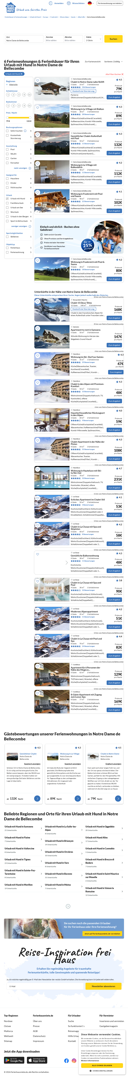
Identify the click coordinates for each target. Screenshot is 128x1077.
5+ (29, 94)
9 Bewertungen (88, 420)
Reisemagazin (75, 1031)
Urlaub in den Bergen (20, 216)
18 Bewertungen (88, 269)
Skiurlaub (20, 212)
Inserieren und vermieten (112, 1021)
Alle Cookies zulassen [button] (102, 1065)
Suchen (113, 38)
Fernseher (20, 163)
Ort (8, 37)
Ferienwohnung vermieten (110, 3)
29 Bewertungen (88, 362)
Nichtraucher (20, 187)
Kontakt (72, 1041)
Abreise (68, 37)
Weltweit (8, 1036)
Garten (20, 158)
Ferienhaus (20, 247)
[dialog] (102, 1052)
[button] (102, 1071)
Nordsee (8, 1021)
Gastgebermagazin (109, 1026)
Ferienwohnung (20, 252)
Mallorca (8, 1031)
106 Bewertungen (89, 87)
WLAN (20, 154)
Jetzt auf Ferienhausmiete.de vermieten (102, 933)
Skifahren (20, 236)
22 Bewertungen (88, 201)
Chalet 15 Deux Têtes (81, 303)
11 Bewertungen (88, 143)
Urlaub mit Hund (20, 198)
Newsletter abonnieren (103, 986)
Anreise (49, 37)
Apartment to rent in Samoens (85, 330)
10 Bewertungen (88, 478)
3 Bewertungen (88, 505)
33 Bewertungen (88, 391)
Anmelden (59, 3)
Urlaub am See (20, 207)
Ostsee (7, 1026)
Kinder (20, 183)
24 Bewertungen (88, 646)
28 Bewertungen (88, 114)
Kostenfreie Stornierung (20, 136)
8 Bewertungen (88, 534)
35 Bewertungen (88, 449)
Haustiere (20, 178)
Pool (20, 149)
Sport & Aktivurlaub (20, 221)
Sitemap (8, 1041)
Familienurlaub (20, 203)
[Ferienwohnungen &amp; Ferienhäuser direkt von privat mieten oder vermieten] (26, 9)
